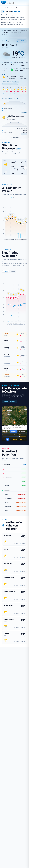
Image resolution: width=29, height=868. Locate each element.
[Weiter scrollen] (25, 168)
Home (3, 8)
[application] (14, 221)
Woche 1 (6, 271)
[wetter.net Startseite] (7, 2)
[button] (6, 167)
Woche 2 (12, 271)
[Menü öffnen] (26, 2)
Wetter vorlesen (22, 41)
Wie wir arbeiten (6, 267)
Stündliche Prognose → (10, 84)
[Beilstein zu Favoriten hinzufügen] (16, 45)
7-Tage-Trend (6, 81)
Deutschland (10, 8)
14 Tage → (15, 81)
